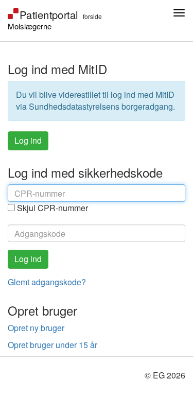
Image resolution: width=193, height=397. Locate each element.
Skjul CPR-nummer (52, 208)
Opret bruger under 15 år (52, 345)
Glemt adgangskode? (47, 282)
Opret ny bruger (36, 328)
